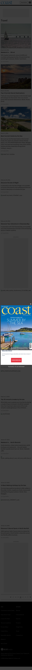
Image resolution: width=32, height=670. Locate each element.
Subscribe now (16, 360)
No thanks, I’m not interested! (16, 366)
